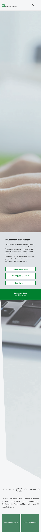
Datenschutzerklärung (20, 293)
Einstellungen (19, 283)
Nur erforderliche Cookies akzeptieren (20, 276)
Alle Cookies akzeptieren (20, 269)
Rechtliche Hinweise (20, 295)
